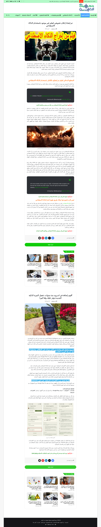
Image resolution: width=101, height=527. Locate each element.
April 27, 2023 (65, 191)
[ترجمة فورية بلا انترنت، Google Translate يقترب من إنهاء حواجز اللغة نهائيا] (50, 258)
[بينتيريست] (42, 238)
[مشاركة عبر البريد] (39, 238)
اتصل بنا (38, 522)
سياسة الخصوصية (49, 522)
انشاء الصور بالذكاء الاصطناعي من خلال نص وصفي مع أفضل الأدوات (51, 105)
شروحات (17, 15)
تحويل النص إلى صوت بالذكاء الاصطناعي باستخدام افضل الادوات (52, 196)
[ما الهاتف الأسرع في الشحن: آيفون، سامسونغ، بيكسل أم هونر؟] (50, 274)
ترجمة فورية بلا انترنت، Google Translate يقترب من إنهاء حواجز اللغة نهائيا (51, 265)
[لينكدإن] (46, 238)
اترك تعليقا (50, 244)
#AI (31, 96)
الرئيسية (93, 15)
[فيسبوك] (52, 238)
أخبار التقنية (84, 15)
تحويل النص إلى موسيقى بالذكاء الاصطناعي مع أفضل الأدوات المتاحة (51, 231)
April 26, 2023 (65, 99)
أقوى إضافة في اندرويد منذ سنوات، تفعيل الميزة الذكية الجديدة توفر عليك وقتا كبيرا (67, 265)
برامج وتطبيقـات (55, 15)
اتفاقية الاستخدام (56, 522)
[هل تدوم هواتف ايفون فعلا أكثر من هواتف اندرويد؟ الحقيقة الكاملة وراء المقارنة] (34, 258)
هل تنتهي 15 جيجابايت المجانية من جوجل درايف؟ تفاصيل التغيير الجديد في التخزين (34, 281)
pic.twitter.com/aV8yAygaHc (55, 96)
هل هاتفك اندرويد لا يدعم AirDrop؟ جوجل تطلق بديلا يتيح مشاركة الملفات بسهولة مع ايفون (67, 281)
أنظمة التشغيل (44, 15)
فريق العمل (43, 522)
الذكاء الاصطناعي (67, 15)
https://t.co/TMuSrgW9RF (41, 187)
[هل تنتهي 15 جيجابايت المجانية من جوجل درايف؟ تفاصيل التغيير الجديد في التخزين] (34, 274)
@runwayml (45, 96)
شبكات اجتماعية (26, 15)
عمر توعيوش (53, 28)
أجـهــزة (77, 15)
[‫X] (49, 238)
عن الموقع (62, 522)
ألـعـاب (34, 15)
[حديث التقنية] (86, 8)
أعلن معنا (34, 522)
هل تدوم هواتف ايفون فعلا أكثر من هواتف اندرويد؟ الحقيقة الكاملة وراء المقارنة (63, 1)
